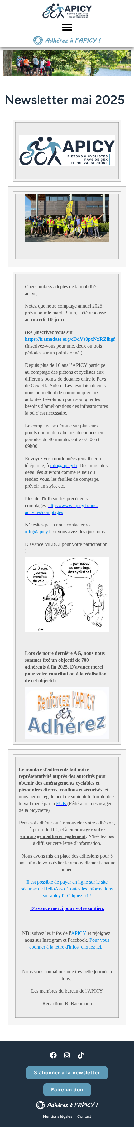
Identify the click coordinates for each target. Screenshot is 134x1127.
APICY (78, 933)
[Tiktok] (81, 1055)
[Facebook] (53, 1055)
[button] (67, 27)
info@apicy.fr (63, 465)
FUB (61, 803)
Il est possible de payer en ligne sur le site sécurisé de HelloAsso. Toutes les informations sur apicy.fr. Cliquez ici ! (67, 888)
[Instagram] (67, 1055)
